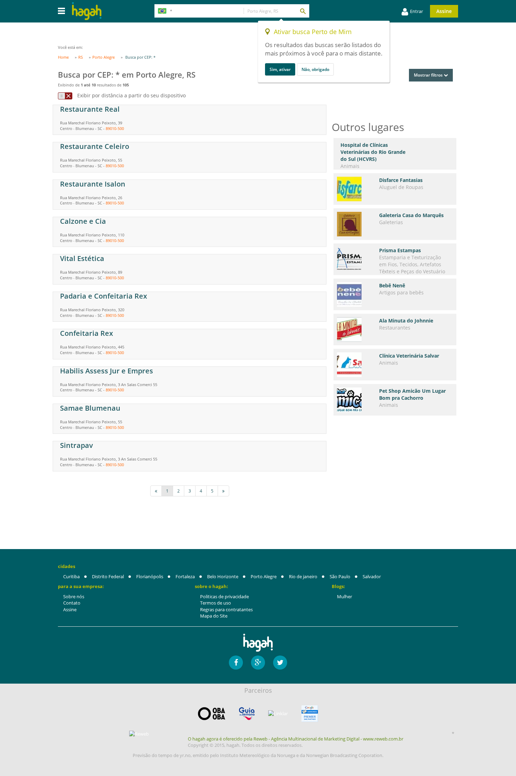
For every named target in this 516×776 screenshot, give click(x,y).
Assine (444, 11)
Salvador (372, 576)
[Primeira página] (156, 490)
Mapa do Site (213, 616)
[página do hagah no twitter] (280, 663)
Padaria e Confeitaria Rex (103, 296)
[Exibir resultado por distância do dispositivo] (65, 95)
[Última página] (223, 490)
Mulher (344, 596)
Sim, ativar (280, 69)
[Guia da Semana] (246, 713)
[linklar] (278, 713)
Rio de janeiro (303, 576)
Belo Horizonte (222, 576)
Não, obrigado (315, 69)
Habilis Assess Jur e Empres (106, 371)
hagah (86, 11)
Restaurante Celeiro (94, 146)
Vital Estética (82, 258)
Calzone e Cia (83, 221)
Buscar (302, 11)
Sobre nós (73, 596)
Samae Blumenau (90, 408)
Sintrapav (76, 445)
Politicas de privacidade (224, 596)
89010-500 (115, 128)
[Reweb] (139, 733)
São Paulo (340, 576)
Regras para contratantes (226, 609)
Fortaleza (185, 576)
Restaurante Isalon (92, 184)
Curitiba (71, 576)
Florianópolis (149, 576)
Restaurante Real (90, 109)
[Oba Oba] (211, 713)
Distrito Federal (108, 576)
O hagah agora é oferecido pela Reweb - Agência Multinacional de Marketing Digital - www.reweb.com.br (295, 739)
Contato (71, 603)
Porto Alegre (264, 576)
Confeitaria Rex (86, 333)
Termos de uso (215, 603)
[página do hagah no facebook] (236, 663)
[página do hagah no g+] (258, 663)
